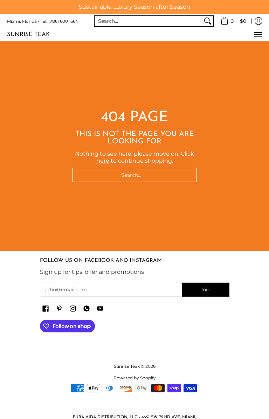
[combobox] (148, 21)
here (102, 160)
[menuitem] (233, 21)
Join (205, 289)
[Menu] (258, 34)
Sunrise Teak (28, 35)
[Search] (207, 21)
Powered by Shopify (134, 377)
